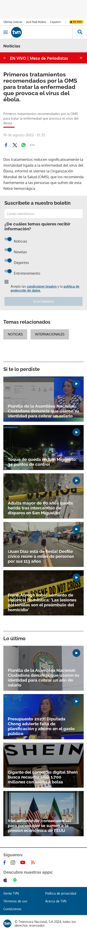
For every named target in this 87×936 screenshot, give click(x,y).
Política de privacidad (60, 893)
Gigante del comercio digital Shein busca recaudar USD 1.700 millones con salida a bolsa (43, 777)
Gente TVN (11, 893)
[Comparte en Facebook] (6, 145)
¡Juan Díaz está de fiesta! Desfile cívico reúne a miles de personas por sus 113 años (41, 556)
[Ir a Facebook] (5, 862)
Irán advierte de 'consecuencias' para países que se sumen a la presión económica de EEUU (40, 825)
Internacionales (49, 334)
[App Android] (15, 880)
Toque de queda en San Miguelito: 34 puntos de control (42, 462)
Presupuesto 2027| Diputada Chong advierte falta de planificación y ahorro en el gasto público (41, 726)
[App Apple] (6, 880)
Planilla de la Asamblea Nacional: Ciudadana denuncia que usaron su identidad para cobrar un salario (43, 411)
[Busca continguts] (79, 32)
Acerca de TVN (55, 901)
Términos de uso (15, 901)
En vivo (77, 21)
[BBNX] (7, 924)
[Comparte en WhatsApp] (23, 145)
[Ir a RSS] (33, 862)
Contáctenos (12, 909)
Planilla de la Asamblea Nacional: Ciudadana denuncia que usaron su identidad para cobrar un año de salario (43, 677)
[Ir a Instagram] (14, 862)
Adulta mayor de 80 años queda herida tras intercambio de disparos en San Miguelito (40, 508)
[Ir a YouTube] (23, 862)
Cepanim (55, 22)
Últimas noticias (12, 22)
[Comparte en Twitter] (14, 145)
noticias (15, 334)
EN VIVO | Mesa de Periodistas (39, 58)
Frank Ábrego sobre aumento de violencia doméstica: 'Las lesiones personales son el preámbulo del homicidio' (42, 602)
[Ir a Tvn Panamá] (41, 32)
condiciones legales (42, 286)
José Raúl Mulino (36, 22)
